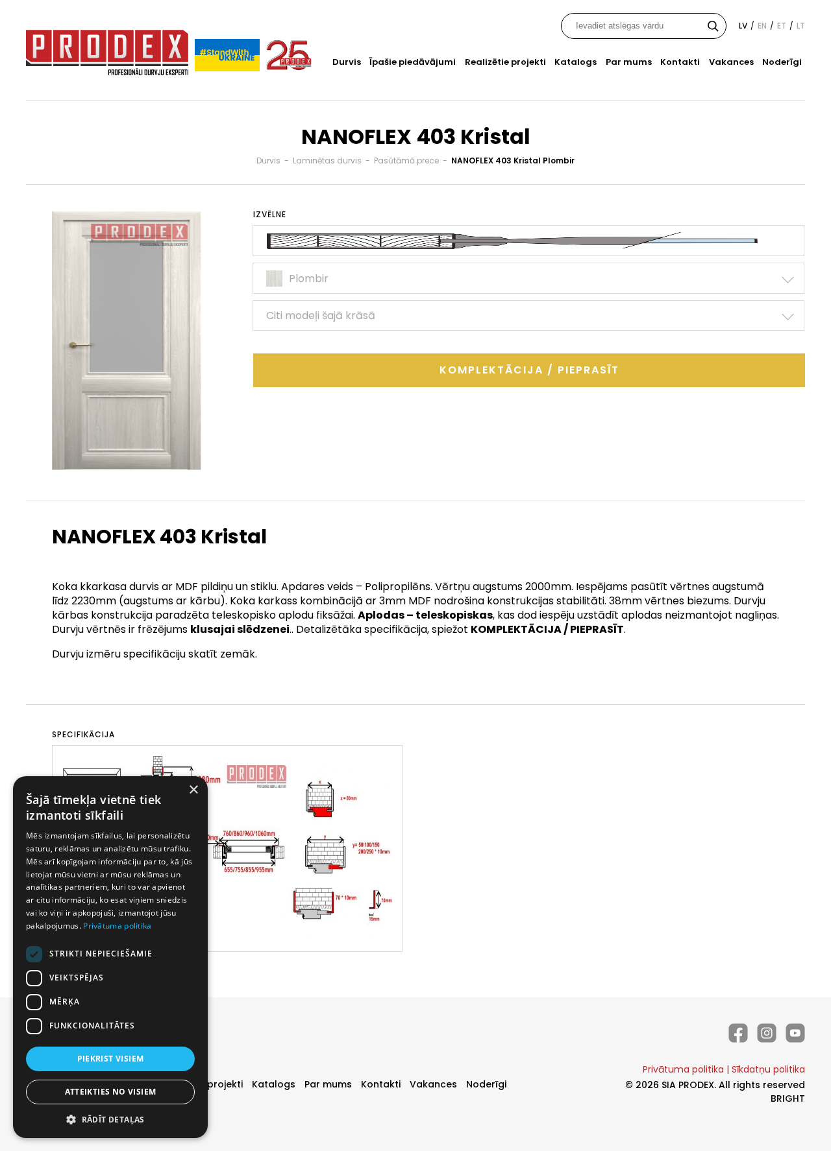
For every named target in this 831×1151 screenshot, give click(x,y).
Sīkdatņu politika (768, 1069)
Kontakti (680, 62)
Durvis (346, 62)
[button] (110, 1119)
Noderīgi (782, 62)
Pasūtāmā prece (406, 160)
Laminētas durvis (327, 160)
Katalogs (575, 62)
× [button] (193, 790)
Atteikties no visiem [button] (110, 1091)
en (762, 25)
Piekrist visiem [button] (110, 1058)
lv (743, 25)
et (781, 25)
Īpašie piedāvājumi (412, 62)
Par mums (629, 62)
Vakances (731, 62)
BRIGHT (788, 1098)
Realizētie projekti (505, 62)
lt (801, 25)
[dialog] (110, 957)
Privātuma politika (683, 1069)
